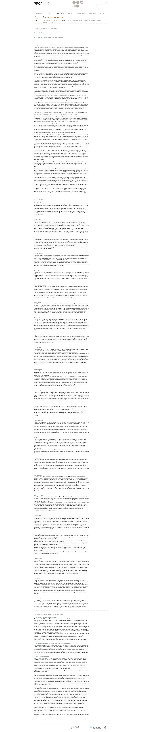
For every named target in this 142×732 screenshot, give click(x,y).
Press (80, 20)
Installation (46, 22)
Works (53, 20)
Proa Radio (75, 20)
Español (106, 2)
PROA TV (68, 20)
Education (81, 13)
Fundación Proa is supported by (48, 3)
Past (36, 20)
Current (37, 17)
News (49, 13)
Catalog (93, 20)
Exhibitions (60, 13)
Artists (58, 20)
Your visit (39, 13)
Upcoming (38, 18)
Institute (92, 13)
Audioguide (87, 20)
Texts (63, 20)
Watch (70, 13)
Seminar (99, 20)
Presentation (46, 20)
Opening (53, 22)
